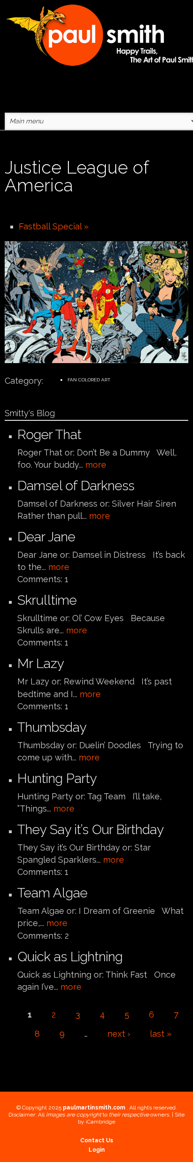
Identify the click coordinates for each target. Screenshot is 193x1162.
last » (160, 1034)
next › (118, 1034)
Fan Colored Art (89, 379)
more (95, 465)
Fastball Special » (54, 226)
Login (97, 1150)
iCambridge (100, 1121)
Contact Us (96, 1140)
